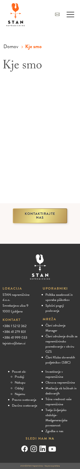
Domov (10, 46)
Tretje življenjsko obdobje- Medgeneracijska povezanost (56, 417)
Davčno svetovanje (24, 405)
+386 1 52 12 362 (14, 326)
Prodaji (19, 376)
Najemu (20, 394)
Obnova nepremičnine (60, 382)
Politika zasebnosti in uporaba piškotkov (59, 297)
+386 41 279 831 (14, 331)
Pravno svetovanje (24, 399)
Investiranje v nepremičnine (54, 374)
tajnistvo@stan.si (14, 343)
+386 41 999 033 (15, 337)
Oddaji (19, 388)
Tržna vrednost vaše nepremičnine (58, 402)
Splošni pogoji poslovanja (54, 308)
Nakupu (20, 382)
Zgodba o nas (54, 431)
